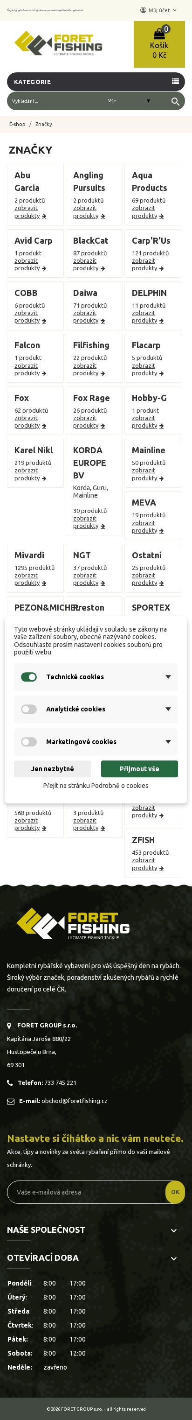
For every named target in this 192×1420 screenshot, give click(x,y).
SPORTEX (151, 607)
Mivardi (29, 555)
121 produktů (150, 253)
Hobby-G (149, 397)
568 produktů (32, 812)
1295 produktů (34, 567)
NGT (82, 555)
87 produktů (90, 253)
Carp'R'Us (151, 240)
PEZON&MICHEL (47, 607)
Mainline (148, 450)
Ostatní (147, 555)
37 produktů (90, 567)
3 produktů (88, 812)
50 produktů (148, 462)
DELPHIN (149, 292)
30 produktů (90, 510)
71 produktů (90, 305)
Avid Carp (33, 240)
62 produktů (31, 410)
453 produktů (150, 852)
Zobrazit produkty (27, 211)
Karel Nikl (33, 450)
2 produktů (29, 200)
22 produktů (90, 357)
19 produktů (148, 515)
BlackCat (91, 240)
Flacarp (146, 345)
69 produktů (148, 200)
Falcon (27, 345)
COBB (26, 292)
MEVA (144, 502)
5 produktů (147, 357)
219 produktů (32, 462)
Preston (88, 607)
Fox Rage (91, 397)
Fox (21, 397)
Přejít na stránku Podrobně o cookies (96, 785)
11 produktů (148, 305)
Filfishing (91, 345)
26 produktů (90, 410)
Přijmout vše (139, 769)
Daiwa (85, 292)
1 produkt (27, 253)
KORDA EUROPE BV (89, 462)
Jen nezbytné (52, 769)
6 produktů (29, 305)
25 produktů (148, 567)
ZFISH (143, 839)
